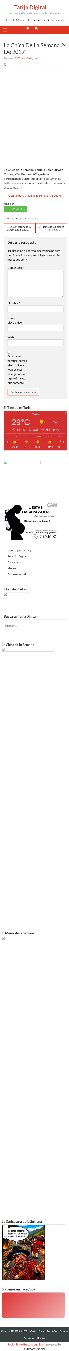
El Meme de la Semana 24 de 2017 (51, 228)
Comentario (16, 267)
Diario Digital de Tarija (20, 550)
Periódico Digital (17, 556)
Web (11, 337)
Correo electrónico (16, 320)
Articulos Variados (18, 574)
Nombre (14, 303)
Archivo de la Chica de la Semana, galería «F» (35, 195)
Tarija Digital (30, 7)
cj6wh (34, 58)
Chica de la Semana (27, 218)
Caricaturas (14, 562)
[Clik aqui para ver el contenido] (33, 1305)
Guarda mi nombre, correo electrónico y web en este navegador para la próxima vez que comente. (17, 369)
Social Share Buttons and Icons (27, 1344)
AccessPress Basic (56, 1331)
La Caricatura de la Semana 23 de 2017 (19, 228)
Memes (12, 568)
